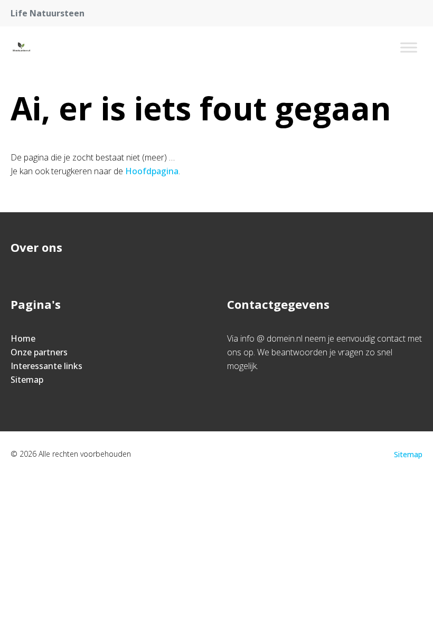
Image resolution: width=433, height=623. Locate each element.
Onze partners (39, 352)
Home (23, 338)
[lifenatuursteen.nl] (21, 47)
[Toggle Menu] (408, 47)
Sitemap (27, 379)
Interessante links (46, 366)
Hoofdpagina (151, 171)
